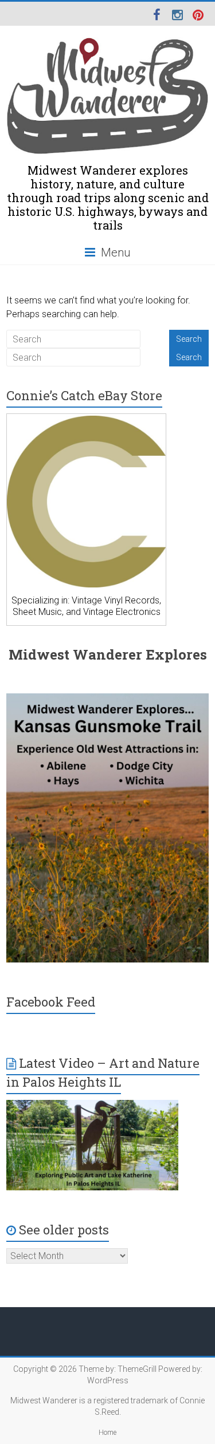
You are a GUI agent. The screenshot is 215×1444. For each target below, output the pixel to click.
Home (107, 1433)
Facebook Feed (50, 1001)
